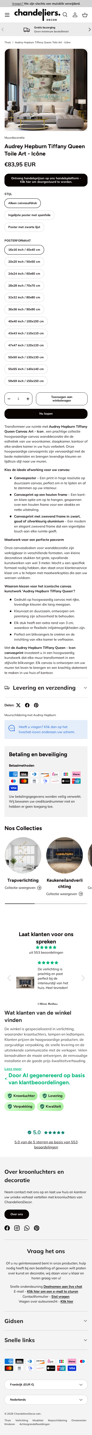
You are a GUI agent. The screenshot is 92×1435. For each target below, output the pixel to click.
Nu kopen (46, 413)
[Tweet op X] (18, 705)
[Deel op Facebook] (27, 705)
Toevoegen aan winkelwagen (61, 398)
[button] (85, 15)
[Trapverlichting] (23, 855)
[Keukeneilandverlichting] (64, 855)
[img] (46, 947)
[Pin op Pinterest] (36, 705)
